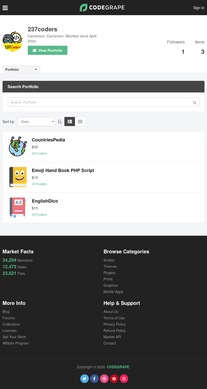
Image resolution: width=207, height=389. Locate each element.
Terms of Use (114, 317)
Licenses (10, 330)
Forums (9, 317)
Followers (176, 42)
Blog (6, 311)
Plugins (109, 272)
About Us (111, 311)
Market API (112, 336)
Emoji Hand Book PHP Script (63, 170)
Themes (110, 266)
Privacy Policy (114, 324)
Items (199, 42)
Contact (110, 343)
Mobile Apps (113, 291)
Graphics (111, 285)
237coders (42, 29)
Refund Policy (114, 330)
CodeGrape (118, 366)
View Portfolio (49, 50)
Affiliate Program (16, 343)
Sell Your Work (14, 336)
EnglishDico (45, 201)
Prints (108, 278)
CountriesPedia (48, 139)
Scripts (109, 259)
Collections (11, 324)
